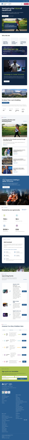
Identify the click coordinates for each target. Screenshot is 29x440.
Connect (7, 258)
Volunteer (17, 255)
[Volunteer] (15, 255)
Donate (24, 334)
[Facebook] (24, 419)
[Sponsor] (4, 255)
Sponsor (7, 255)
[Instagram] (25, 419)
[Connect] (4, 259)
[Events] (4, 252)
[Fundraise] (15, 252)
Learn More (24, 361)
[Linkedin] (26, 419)
